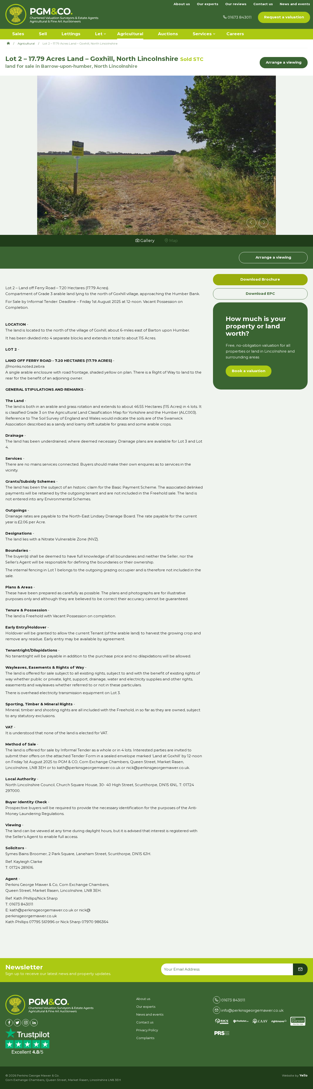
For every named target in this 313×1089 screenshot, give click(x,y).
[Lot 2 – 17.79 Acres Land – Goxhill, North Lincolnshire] (156, 154)
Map (173, 240)
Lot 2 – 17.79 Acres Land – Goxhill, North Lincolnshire (80, 43)
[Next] (263, 223)
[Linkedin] (34, 1023)
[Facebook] (9, 1023)
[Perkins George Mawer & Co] (51, 14)
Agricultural (26, 43)
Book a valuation (248, 370)
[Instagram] (25, 1023)
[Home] (10, 43)
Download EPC (260, 293)
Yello (304, 1075)
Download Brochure (260, 279)
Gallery (147, 240)
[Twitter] (17, 1023)
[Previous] (251, 223)
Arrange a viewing (284, 62)
